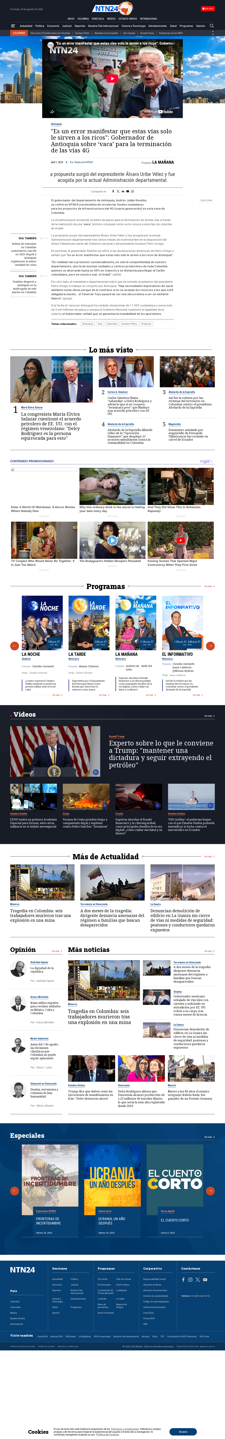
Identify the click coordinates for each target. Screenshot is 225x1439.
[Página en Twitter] (197, 1280)
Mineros (14, 904)
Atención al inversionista (155, 1290)
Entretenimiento (158, 26)
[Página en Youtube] (205, 1280)
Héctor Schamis (44, 1105)
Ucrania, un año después (111, 1221)
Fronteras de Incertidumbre (48, 1221)
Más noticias (89, 949)
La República (85, 1336)
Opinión (200, 26)
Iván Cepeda (129, 33)
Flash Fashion (122, 1284)
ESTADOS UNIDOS (127, 18)
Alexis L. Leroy (44, 1067)
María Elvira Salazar (32, 407)
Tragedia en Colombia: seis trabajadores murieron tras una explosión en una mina (40, 915)
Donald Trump (147, 33)
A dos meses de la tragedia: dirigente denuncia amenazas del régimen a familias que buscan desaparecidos (112, 917)
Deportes (80, 26)
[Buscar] (212, 26)
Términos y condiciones (68, 1346)
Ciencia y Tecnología (134, 26)
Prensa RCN (149, 1318)
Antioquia (56, 124)
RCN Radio (71, 1336)
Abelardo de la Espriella (106, 33)
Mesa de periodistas (103, 1306)
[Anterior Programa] (14, 646)
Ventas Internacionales (154, 1307)
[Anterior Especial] (14, 1191)
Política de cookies (46, 1346)
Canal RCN (42, 1336)
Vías (100, 323)
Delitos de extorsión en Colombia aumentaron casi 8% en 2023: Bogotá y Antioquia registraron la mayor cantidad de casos (23, 254)
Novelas (145, 1336)
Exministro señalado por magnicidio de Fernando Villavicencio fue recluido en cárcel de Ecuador (188, 434)
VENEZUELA (98, 18)
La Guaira (155, 904)
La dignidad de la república (42, 969)
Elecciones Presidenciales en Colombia (50, 33)
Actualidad (26, 26)
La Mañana (163, 162)
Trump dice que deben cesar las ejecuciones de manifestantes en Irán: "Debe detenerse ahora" (90, 1095)
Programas (186, 26)
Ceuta (66, 813)
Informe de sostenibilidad (155, 1295)
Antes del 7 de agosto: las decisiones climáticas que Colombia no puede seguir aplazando (44, 1051)
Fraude (119, 813)
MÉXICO (111, 18)
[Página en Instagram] (190, 1280)
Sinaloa (177, 991)
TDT (162, 1336)
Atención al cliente (152, 1284)
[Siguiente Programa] (210, 646)
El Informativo (177, 654)
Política (39, 26)
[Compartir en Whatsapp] (132, 191)
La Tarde (77, 654)
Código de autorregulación (156, 1301)
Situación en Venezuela (43, 1083)
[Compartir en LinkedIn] (123, 191)
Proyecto (146, 323)
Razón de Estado (106, 1312)
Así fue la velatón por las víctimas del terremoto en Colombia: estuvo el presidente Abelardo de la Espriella (190, 402)
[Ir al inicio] (27, 1275)
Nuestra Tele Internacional (103, 26)
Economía (53, 26)
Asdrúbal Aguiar (39, 962)
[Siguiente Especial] (210, 1191)
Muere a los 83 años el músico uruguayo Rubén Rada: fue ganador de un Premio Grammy (190, 1095)
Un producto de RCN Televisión (182, 1336)
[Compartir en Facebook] (113, 191)
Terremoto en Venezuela (94, 904)
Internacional (16, 1324)
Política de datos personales (22, 1346)
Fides (155, 1336)
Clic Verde (103, 1279)
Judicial (67, 26)
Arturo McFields (39, 997)
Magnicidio (175, 424)
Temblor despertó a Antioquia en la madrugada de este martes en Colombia (24, 287)
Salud (173, 26)
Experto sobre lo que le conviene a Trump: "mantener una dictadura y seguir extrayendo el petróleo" (161, 753)
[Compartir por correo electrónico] (127, 191)
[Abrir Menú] (13, 26)
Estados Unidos (18, 813)
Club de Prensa (123, 1279)
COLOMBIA (83, 18)
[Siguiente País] (213, 34)
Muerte (172, 1085)
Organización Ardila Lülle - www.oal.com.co (196, 1346)
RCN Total (204, 1336)
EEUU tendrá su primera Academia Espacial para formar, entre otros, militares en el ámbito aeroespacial (33, 823)
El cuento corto (175, 1220)
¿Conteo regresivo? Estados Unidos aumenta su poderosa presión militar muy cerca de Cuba (40, 685)
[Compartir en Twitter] (118, 191)
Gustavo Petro (82, 33)
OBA (145, 1324)
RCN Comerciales (102, 1336)
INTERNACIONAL (148, 18)
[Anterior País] (213, 31)
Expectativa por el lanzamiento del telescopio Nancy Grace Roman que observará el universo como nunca (88, 685)
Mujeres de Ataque (121, 1306)
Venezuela (124, 1085)
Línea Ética (148, 1312)
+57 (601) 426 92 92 (200, 1295)
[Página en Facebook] (183, 1280)
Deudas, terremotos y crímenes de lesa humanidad (44, 1092)
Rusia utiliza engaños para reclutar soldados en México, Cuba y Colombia (45, 1008)
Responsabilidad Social (154, 1279)
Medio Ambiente (39, 1038)
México (13, 1312)
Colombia (112, 323)
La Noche (31, 654)
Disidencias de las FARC (171, 33)
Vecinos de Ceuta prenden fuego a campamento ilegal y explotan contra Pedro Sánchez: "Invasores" (85, 823)
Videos (24, 714)
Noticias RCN (56, 1336)
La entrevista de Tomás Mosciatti (106, 1291)
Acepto (183, 1431)
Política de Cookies (107, 1434)
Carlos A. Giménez (118, 392)
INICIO (71, 18)
